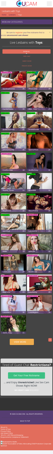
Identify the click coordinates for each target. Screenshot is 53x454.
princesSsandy (14, 150)
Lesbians (12, 15)
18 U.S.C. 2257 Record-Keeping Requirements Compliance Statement (14, 436)
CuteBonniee (14, 170)
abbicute (39, 251)
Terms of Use (6, 429)
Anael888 (39, 190)
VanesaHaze (39, 150)
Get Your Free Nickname (26, 375)
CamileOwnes (14, 109)
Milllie (14, 251)
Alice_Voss (39, 109)
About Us (4, 427)
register (19, 32)
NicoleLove (39, 272)
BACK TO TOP (25, 421)
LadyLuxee (14, 272)
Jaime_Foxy (14, 333)
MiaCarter (14, 292)
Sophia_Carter (14, 190)
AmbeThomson (14, 129)
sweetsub (14, 231)
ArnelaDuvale (39, 129)
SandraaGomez (14, 89)
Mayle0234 (14, 211)
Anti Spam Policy (7, 433)
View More (20, 341)
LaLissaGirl (39, 231)
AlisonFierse (39, 211)
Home (4, 15)
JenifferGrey (39, 170)
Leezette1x (14, 312)
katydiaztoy (39, 292)
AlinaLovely (39, 89)
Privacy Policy (6, 431)
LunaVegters (39, 312)
